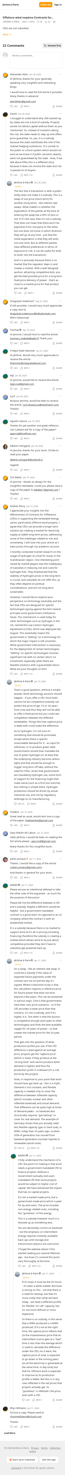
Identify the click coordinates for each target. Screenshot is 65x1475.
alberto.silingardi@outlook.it (26, 459)
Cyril (12, 396)
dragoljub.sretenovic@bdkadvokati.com (33, 313)
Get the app (49, 1459)
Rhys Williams (18, 1408)
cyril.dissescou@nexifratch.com (41, 404)
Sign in (58, 4)
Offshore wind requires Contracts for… (28, 17)
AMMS (14, 884)
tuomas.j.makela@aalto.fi (24, 338)
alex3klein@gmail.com (23, 101)
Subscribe (45, 4)
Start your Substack (23, 1459)
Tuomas (14, 329)
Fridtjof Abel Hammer (22, 350)
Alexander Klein (19, 74)
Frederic (14, 811)
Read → (7, 34)
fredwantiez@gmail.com (39, 820)
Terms (44, 1448)
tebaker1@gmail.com (46, 489)
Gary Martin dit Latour (23, 832)
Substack (16, 1468)
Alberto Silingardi (20, 445)
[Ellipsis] (60, 74)
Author (18, 186)
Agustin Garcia (18, 421)
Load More (9, 1433)
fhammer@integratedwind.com (28, 363)
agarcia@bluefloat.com (23, 433)
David (13, 113)
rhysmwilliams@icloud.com (26, 1416)
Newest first (54, 45)
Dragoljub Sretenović (22, 301)
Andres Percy (17, 506)
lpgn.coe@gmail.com (22, 384)
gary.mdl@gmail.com (43, 841)
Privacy (35, 1448)
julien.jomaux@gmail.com (26, 867)
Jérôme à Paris (11, 21)
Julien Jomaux (18, 858)
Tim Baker (16, 477)
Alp (12, 375)
